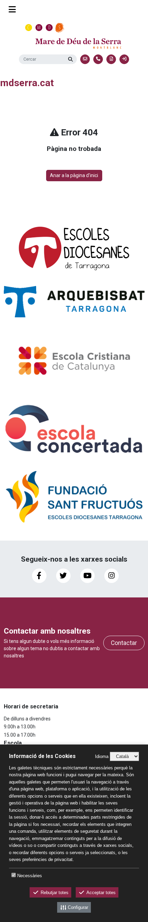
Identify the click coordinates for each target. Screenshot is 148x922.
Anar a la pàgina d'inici (74, 175)
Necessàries (29, 875)
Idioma (101, 756)
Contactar (124, 642)
